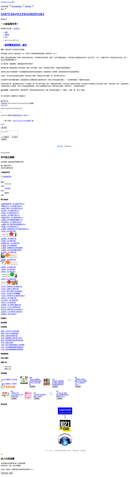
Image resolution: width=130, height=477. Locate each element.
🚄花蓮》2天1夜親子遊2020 (10, 215)
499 (76, 377)
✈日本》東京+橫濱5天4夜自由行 (12, 291)
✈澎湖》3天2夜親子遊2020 (10, 213)
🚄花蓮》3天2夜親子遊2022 (10, 210)
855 (57, 391)
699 (12, 391)
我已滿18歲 (5, 473)
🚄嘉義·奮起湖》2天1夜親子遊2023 (12, 204)
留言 (19, 115)
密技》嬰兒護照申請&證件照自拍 (12, 340)
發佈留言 (4, 139)
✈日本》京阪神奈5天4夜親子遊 (11, 286)
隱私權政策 (76, 450)
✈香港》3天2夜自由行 (8, 269)
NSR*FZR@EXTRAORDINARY (22, 14)
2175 (34, 393)
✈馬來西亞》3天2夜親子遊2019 (11, 222)
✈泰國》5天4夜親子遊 (8, 241)
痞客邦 (15, 115)
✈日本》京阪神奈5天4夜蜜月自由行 (13, 296)
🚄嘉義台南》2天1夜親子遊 (10, 243)
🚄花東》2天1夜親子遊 (8, 252)
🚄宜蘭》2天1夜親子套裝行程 (11, 305)
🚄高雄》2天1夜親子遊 (8, 238)
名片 (6, 37)
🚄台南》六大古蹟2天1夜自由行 (11, 311)
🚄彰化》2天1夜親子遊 (8, 298)
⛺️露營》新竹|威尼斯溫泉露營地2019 (13, 224)
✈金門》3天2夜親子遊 (8, 302)
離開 (11, 473)
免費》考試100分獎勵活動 (9, 333)
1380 (30, 377)
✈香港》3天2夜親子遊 (8, 260)
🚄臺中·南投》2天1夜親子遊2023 (12, 208)
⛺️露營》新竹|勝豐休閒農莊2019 (12, 220)
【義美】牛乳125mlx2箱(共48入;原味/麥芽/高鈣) (17, 394)
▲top (2, 124)
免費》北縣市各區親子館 (9, 336)
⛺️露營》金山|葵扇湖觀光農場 (11, 250)
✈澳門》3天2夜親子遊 (8, 279)
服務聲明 (83, 450)
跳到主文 (4, 19)
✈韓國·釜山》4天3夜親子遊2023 (11, 206)
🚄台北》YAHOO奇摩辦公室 (10, 307)
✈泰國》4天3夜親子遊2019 (10, 226)
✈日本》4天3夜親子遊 (8, 231)
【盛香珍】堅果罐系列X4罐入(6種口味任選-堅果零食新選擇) (58, 382)
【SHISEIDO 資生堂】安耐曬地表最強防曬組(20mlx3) (62, 394)
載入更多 (4, 127)
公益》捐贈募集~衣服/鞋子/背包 (11, 338)
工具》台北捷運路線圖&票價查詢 (12, 347)
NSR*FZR (4, 105)
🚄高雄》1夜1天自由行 (8, 314)
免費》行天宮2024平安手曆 (10, 331)
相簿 (6, 32)
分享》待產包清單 (7, 342)
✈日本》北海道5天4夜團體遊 (10, 293)
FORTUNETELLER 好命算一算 (23, 121)
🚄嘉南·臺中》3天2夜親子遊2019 (12, 217)
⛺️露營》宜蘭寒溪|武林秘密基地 (12, 248)
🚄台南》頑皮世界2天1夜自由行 (11, 309)
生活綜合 (16, 28)
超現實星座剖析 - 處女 (16, 45)
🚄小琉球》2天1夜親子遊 (9, 300)
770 (53, 379)
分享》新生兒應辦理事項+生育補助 (12, 345)
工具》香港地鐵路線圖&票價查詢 (12, 349)
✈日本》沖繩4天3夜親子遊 (10, 289)
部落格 (7, 34)
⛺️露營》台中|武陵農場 (9, 245)
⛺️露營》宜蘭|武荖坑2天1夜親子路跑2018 (15, 229)
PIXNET (51, 450)
